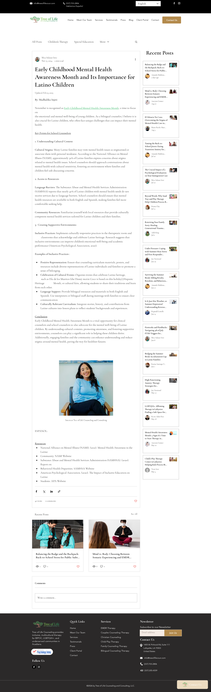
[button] (136, 41)
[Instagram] (179, 3)
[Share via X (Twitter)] (43, 491)
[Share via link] (59, 491)
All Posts (37, 41)
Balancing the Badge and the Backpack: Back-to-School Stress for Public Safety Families (57, 555)
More (103, 41)
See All (134, 514)
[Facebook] (174, 3)
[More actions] (135, 59)
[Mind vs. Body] (114, 534)
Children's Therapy (58, 41)
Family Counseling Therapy (114, 646)
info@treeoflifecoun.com (155, 658)
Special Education (84, 41)
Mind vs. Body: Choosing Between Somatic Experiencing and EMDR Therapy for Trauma (111, 555)
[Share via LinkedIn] (51, 491)
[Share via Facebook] (36, 491)
